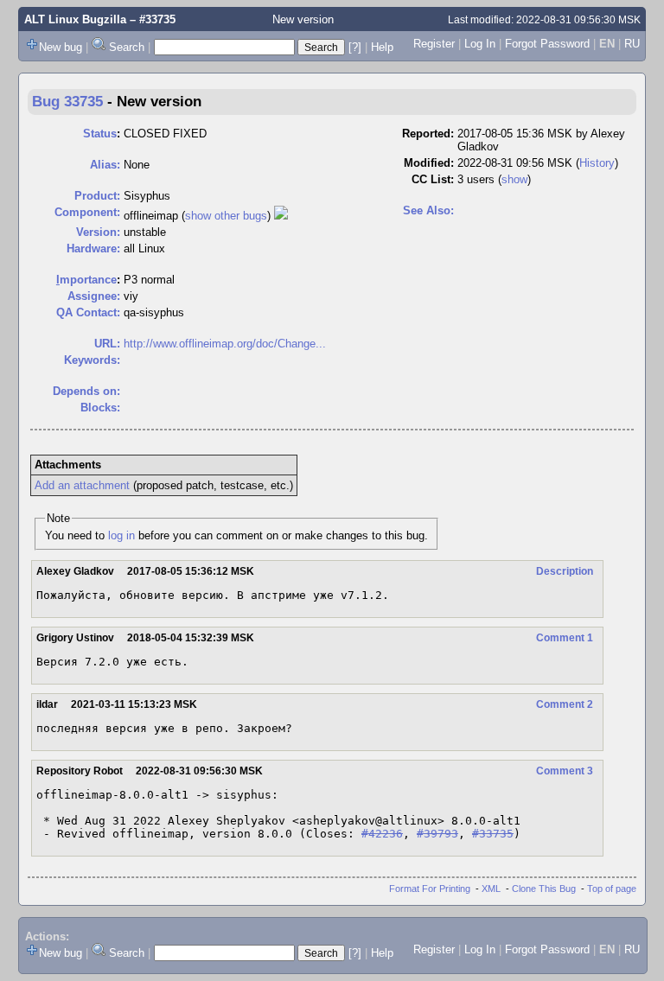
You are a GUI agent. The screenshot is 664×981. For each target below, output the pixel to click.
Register (434, 43)
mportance (86, 279)
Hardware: (93, 248)
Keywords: (92, 360)
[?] (354, 47)
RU (632, 43)
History (597, 162)
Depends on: (86, 391)
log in (121, 535)
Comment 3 (564, 771)
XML (491, 888)
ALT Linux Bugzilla (75, 19)
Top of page (611, 888)
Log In (479, 43)
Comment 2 (564, 704)
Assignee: (93, 296)
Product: (97, 195)
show (514, 179)
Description (564, 571)
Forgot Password (547, 43)
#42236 (382, 833)
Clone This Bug (544, 888)
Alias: (105, 164)
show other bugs (226, 215)
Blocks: (100, 407)
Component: (87, 212)
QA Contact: (88, 312)
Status (100, 133)
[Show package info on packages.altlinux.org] (281, 215)
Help (382, 47)
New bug (60, 47)
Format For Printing (429, 888)
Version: (98, 232)
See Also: (428, 210)
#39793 (437, 833)
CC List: (433, 179)
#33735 (493, 833)
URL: (107, 343)
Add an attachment (82, 485)
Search (126, 47)
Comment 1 (564, 638)
